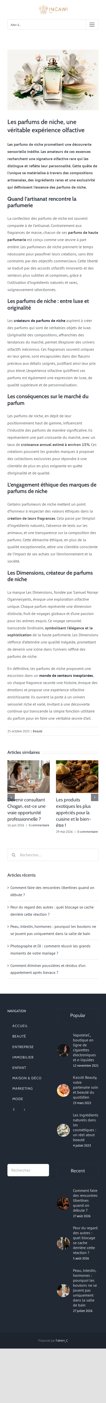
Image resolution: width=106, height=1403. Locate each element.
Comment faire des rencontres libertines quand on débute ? (85, 1200)
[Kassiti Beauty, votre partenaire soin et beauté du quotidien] (63, 1090)
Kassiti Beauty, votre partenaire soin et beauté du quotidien (85, 1087)
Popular (77, 1015)
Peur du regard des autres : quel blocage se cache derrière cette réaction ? (85, 1240)
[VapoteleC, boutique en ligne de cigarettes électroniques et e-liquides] (63, 1050)
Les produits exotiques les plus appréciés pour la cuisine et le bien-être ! (73, 812)
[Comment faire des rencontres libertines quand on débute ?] (63, 1203)
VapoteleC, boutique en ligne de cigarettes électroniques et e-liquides (84, 1047)
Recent (78, 1171)
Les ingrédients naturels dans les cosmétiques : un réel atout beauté (85, 1127)
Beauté (37, 731)
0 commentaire (39, 825)
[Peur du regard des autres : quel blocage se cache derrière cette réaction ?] (63, 1243)
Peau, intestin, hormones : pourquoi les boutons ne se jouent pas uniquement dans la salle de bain (85, 1287)
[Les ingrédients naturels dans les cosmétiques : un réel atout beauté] (63, 1130)
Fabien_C (62, 1340)
